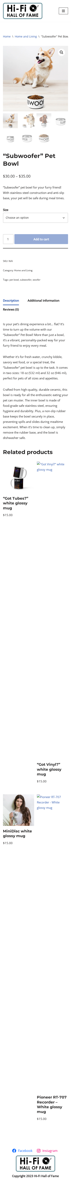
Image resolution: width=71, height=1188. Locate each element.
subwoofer (26, 279)
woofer (36, 279)
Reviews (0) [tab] (11, 309)
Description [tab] (11, 300)
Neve (18, 1184)
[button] (61, 52)
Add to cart (41, 239)
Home (7, 36)
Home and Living (26, 36)
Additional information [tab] (43, 300)
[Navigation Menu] (63, 11)
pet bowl (14, 279)
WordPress (49, 1184)
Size (5, 210)
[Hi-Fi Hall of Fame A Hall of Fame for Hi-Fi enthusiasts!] (22, 11)
